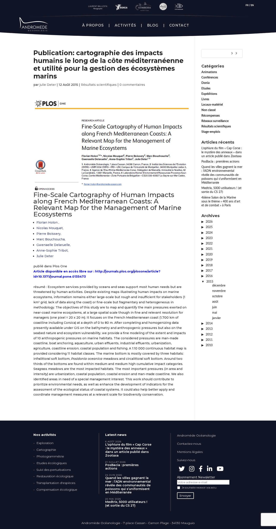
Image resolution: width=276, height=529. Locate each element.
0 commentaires (132, 85)
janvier (216, 318)
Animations (209, 72)
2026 (209, 221)
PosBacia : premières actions (220, 161)
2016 (209, 276)
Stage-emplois (210, 131)
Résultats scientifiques (99, 85)
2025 (209, 227)
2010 (209, 345)
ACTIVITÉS (125, 25)
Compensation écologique (56, 489)
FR (247, 5)
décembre (218, 285)
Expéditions (209, 93)
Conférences (209, 77)
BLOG (152, 25)
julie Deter (47, 85)
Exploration (44, 443)
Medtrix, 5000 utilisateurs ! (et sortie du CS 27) (126, 503)
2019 (209, 259)
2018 (209, 265)
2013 (209, 328)
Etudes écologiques (51, 463)
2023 (209, 238)
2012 (209, 334)
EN (252, 5)
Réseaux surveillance (215, 121)
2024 (209, 232)
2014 (209, 323)
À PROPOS (93, 25)
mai (214, 312)
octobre (217, 296)
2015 (209, 281)
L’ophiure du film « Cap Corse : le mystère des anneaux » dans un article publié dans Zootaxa (221, 152)
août (215, 301)
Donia (205, 83)
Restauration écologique (55, 476)
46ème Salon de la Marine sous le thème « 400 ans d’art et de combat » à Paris (220, 201)
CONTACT (179, 25)
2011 (209, 339)
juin (214, 307)
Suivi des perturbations (53, 470)
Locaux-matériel (212, 104)
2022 (209, 243)
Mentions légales (190, 452)
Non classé (208, 110)
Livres (205, 99)
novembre (219, 291)
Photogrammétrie (50, 456)
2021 (209, 248)
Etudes (205, 88)
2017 (209, 270)
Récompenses (210, 115)
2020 (209, 254)
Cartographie (46, 450)
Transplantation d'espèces (55, 483)
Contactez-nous (189, 444)
